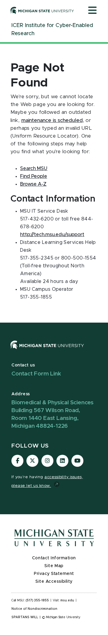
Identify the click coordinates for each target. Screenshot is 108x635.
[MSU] (47, 350)
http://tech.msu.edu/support (52, 234)
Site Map (53, 566)
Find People (33, 176)
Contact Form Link (36, 374)
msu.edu (67, 600)
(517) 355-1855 (37, 600)
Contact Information (54, 558)
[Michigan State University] (42, 10)
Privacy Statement (54, 574)
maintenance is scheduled (52, 120)
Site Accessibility (54, 581)
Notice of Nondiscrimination (34, 608)
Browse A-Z (33, 184)
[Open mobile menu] (92, 10)
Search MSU (33, 168)
